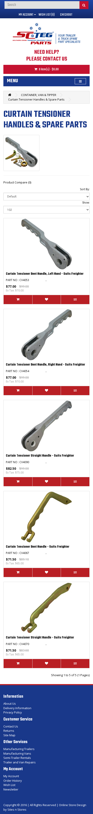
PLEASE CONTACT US (46, 59)
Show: (86, 202)
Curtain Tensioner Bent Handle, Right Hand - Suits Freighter (45, 364)
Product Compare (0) (17, 182)
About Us (9, 703)
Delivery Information (17, 708)
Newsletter (10, 789)
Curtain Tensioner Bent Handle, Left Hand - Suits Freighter (45, 274)
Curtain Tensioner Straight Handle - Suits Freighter (40, 455)
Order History (12, 781)
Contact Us (10, 726)
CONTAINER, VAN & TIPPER (38, 95)
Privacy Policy (12, 712)
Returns (8, 731)
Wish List (9, 785)
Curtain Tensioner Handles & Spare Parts (36, 99)
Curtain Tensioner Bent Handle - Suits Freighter (37, 546)
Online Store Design (72, 805)
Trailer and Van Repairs (19, 762)
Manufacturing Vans (17, 753)
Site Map (9, 735)
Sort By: (85, 189)
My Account (11, 776)
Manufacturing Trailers (19, 749)
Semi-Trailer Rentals (17, 758)
